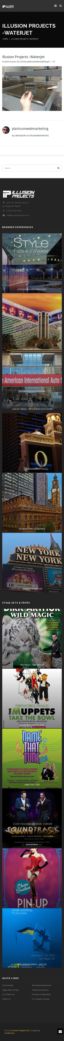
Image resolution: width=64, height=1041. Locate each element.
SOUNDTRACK (32, 844)
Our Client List (8, 994)
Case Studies (7, 985)
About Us (6, 999)
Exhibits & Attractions (41, 994)
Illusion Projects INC (20, 1030)
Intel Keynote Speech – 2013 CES (32, 964)
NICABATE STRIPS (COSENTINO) (32, 529)
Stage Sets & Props (10, 990)
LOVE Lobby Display (32, 349)
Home (5, 39)
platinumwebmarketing (37, 61)
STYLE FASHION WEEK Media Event (32, 289)
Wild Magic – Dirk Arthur (32, 665)
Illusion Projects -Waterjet (23, 56)
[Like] (54, 61)
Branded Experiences (41, 985)
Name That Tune (32, 784)
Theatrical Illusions (40, 990)
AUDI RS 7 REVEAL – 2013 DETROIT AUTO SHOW (32, 409)
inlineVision (9, 1033)
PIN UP (32, 904)
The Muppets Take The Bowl (32, 725)
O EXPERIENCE (32, 469)
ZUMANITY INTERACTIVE (32, 589)
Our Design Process (40, 999)
